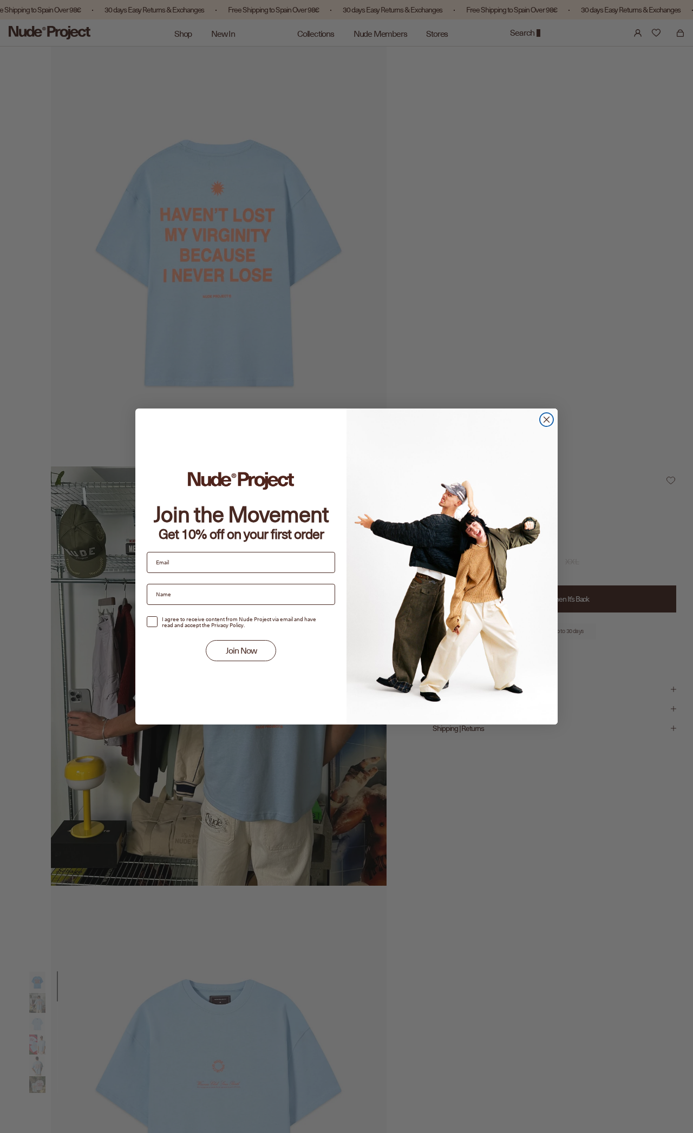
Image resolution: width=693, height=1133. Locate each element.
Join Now (241, 651)
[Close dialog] (546, 419)
